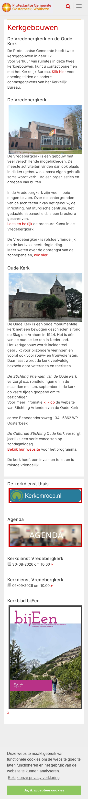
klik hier (41, 255)
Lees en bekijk (19, 224)
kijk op (49, 402)
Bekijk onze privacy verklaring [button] (34, 778)
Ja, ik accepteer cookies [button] (44, 790)
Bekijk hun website (23, 449)
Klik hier (59, 72)
